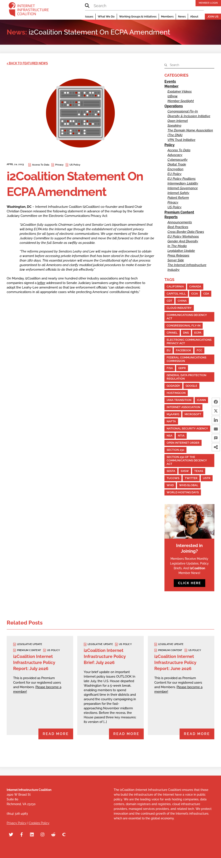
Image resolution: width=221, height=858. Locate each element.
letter (41, 283)
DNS (186, 332)
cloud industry (179, 307)
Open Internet (177, 121)
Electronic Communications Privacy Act (189, 341)
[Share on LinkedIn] (216, 420)
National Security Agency (187, 428)
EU (168, 350)
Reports (171, 217)
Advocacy (174, 155)
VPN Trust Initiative (181, 140)
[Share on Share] (216, 447)
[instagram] (42, 834)
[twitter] (11, 834)
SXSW (185, 471)
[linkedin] (32, 834)
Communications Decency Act (187, 316)
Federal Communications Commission (186, 359)
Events (170, 81)
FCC (199, 350)
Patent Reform (178, 198)
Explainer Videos (179, 91)
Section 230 (175, 449)
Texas (198, 471)
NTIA (181, 435)
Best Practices (177, 227)
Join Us (212, 16)
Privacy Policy (17, 823)
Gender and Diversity (182, 241)
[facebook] (21, 834)
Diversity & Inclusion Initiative (188, 116)
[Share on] (216, 456)
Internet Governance (182, 188)
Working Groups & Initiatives (137, 16)
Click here (189, 583)
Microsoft (193, 414)
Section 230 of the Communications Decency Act (187, 460)
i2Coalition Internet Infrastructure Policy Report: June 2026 (175, 662)
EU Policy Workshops (183, 236)
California (175, 286)
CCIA (194, 293)
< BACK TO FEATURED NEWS (27, 63)
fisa (170, 368)
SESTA (171, 471)
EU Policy (174, 174)
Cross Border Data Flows (185, 232)
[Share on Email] (216, 429)
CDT (169, 300)
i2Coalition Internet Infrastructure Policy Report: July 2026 (34, 662)
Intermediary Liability (182, 183)
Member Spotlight (180, 101)
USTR (206, 478)
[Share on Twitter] (216, 411)
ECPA (197, 332)
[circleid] (64, 834)
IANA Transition (179, 400)
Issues (89, 16)
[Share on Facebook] (216, 402)
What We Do (106, 16)
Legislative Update (181, 251)
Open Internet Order (183, 442)
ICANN (201, 400)
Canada (195, 286)
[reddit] (53, 834)
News (182, 16)
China (182, 300)
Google (191, 385)
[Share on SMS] (216, 438)
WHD (170, 485)
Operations (173, 106)
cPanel (172, 332)
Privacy (59, 164)
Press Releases (178, 255)
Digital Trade (176, 164)
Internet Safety (178, 193)
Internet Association (183, 407)
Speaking (174, 126)
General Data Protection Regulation (186, 377)
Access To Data (40, 164)
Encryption (175, 169)
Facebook (183, 350)
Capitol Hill (176, 293)
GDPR (182, 368)
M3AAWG (173, 414)
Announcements (179, 222)
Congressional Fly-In (182, 111)
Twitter (191, 478)
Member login (208, 3)
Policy (169, 145)
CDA (206, 293)
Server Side (175, 260)
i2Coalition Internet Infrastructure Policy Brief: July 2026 (105, 656)
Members (167, 16)
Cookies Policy (39, 823)
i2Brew (172, 96)
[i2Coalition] (29, 10)
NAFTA (171, 421)
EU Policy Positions (181, 179)
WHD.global (188, 485)
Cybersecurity (177, 160)
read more (56, 734)
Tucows (173, 478)
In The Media (177, 246)
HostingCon (176, 392)
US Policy (74, 164)
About (194, 16)
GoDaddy (173, 385)
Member (171, 86)
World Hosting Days (183, 492)
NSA (169, 435)
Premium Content (179, 212)
